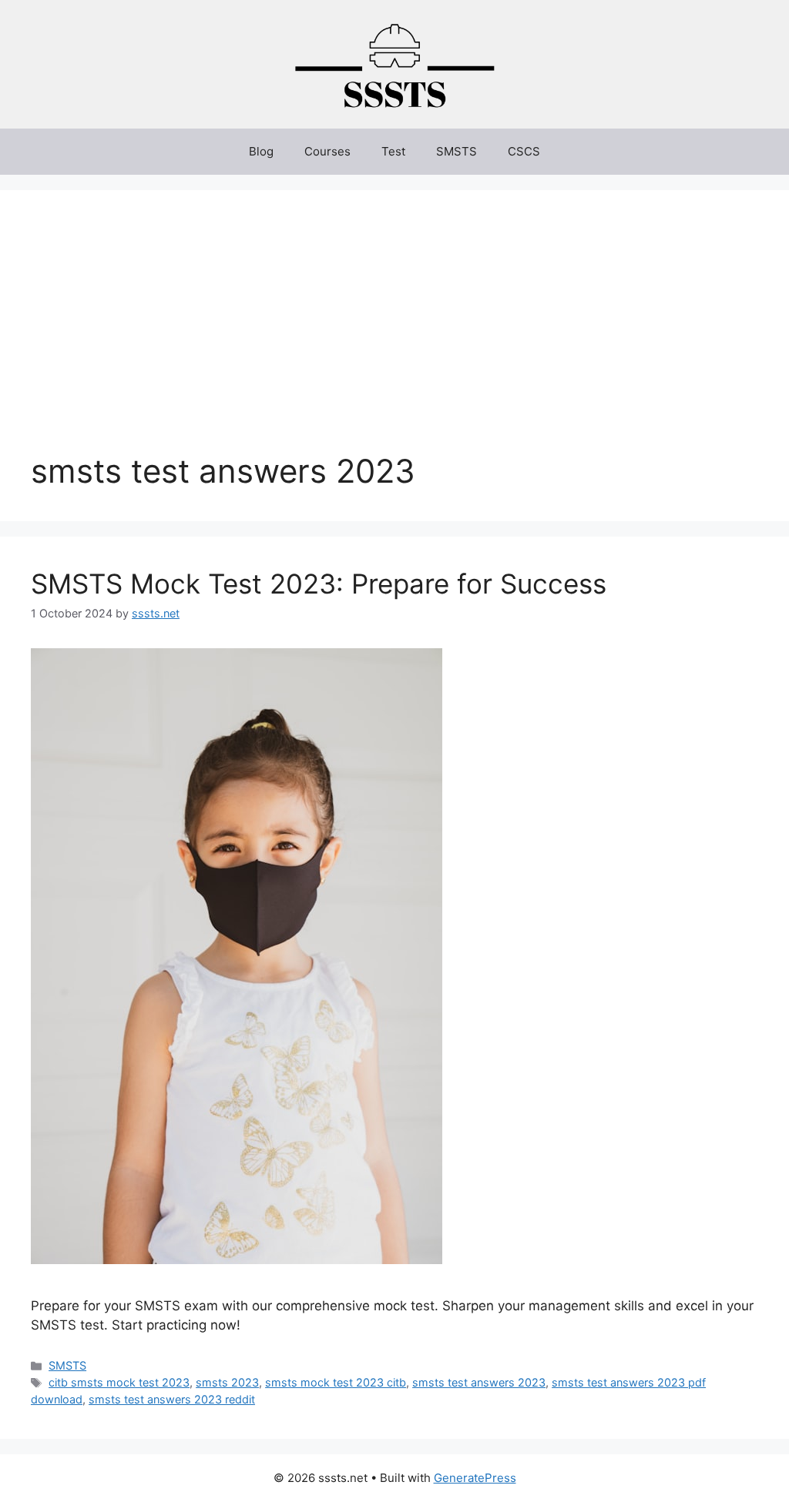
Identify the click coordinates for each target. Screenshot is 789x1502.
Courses (327, 151)
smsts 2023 (227, 1382)
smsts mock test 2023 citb (335, 1382)
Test (393, 151)
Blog (261, 151)
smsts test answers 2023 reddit (172, 1399)
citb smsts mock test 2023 (119, 1382)
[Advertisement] (394, 336)
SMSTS (456, 151)
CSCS (524, 151)
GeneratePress (475, 1477)
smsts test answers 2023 (479, 1382)
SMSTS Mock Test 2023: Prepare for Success (318, 583)
